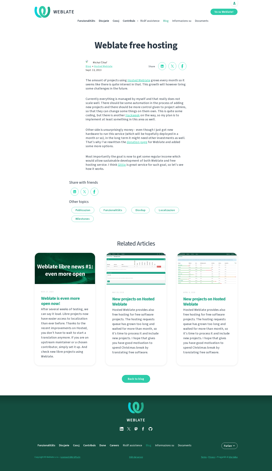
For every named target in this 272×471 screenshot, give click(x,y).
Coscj (116, 21)
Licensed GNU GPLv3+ (70, 457)
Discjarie (104, 21)
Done (102, 445)
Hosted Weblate (103, 66)
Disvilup (140, 210)
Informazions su (181, 21)
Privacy (211, 457)
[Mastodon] (136, 429)
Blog (166, 21)
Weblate (63, 12)
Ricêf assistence (149, 21)
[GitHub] (150, 429)
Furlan (228, 446)
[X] (128, 429)
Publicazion (83, 210)
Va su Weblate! (224, 12)
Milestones (83, 219)
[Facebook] (143, 429)
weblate (136, 420)
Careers (114, 445)
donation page (137, 142)
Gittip (122, 165)
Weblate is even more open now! (60, 300)
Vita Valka (233, 457)
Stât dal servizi (136, 457)
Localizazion (167, 210)
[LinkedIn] (121, 429)
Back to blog (136, 379)
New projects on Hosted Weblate (133, 301)
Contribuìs (129, 21)
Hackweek (132, 115)
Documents (201, 21)
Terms (204, 457)
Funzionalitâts (86, 21)
